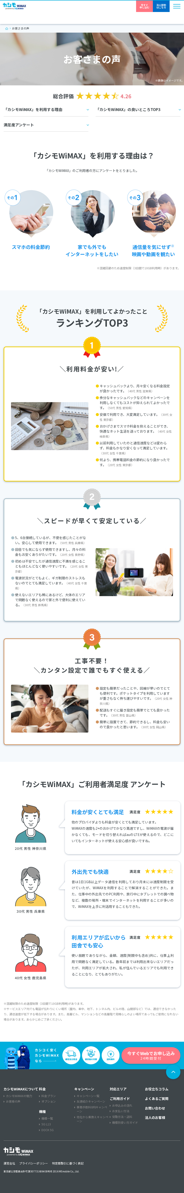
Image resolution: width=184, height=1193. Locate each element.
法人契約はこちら (161, 6)
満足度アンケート (19, 125)
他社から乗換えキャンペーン (92, 1119)
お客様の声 (13, 1101)
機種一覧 (47, 1118)
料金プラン (48, 1096)
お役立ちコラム (156, 1089)
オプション (48, 1101)
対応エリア (118, 1089)
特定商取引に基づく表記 (68, 1163)
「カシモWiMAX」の (128, 109)
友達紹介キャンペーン (91, 1101)
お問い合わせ (155, 1108)
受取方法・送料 (122, 1117)
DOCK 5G (47, 1130)
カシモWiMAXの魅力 (19, 1096)
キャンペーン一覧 (88, 1096)
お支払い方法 (120, 1111)
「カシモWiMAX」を (33, 109)
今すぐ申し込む (144, 6)
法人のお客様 (155, 1117)
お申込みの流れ (122, 1105)
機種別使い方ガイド (125, 1122)
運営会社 (9, 1163)
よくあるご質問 (156, 1098)
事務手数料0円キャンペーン (92, 1109)
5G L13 (46, 1124)
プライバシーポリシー (33, 1163)
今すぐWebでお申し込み (151, 1055)
